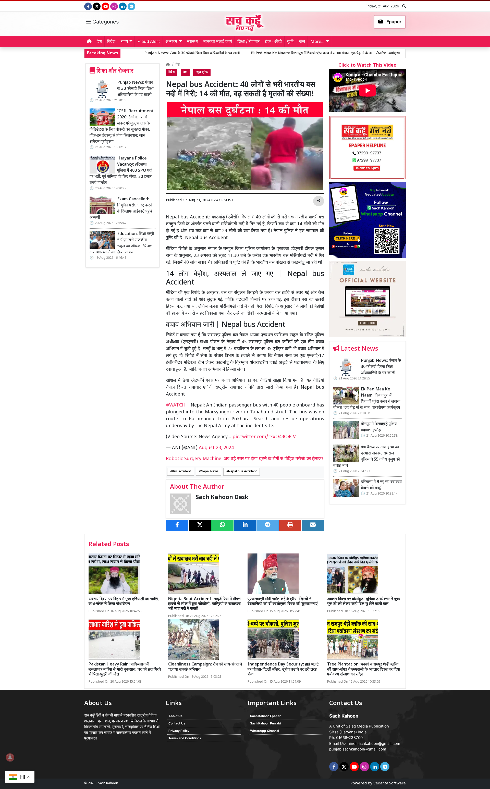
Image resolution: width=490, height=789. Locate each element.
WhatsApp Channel (264, 731)
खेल (302, 42)
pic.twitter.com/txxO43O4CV (264, 437)
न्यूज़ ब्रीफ (202, 72)
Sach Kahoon (108, 783)
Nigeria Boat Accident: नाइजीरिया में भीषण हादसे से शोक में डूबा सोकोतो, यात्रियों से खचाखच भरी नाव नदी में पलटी (204, 604)
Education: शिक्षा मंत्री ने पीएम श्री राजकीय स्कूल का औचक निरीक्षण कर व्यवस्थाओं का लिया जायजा (122, 243)
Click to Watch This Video (367, 65)
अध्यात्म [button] (171, 42)
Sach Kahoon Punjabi (265, 723)
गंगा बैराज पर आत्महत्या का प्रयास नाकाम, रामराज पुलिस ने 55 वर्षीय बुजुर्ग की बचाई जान (366, 457)
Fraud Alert (148, 42)
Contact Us (176, 723)
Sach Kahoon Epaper (265, 716)
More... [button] (317, 42)
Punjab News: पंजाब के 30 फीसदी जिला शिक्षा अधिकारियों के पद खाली (142, 53)
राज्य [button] (124, 42)
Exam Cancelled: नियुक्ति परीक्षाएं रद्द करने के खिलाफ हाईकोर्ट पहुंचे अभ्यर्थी (121, 208)
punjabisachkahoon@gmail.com (357, 749)
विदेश (111, 42)
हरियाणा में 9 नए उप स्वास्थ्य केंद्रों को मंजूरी (381, 485)
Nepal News (209, 472)
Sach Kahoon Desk (222, 497)
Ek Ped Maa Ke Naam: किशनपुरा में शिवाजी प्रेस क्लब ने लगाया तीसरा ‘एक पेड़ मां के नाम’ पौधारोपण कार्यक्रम (276, 53)
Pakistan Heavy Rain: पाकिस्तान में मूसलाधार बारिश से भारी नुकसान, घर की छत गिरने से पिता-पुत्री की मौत (125, 669)
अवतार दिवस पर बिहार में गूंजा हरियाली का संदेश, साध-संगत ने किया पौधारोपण (124, 602)
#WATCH (176, 405)
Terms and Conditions (184, 738)
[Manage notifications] (10, 757)
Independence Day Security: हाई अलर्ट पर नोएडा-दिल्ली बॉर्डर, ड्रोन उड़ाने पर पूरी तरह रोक (283, 669)
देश (99, 42)
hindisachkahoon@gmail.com (374, 743)
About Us (175, 716)
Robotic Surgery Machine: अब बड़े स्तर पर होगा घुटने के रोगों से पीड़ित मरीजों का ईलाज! (244, 459)
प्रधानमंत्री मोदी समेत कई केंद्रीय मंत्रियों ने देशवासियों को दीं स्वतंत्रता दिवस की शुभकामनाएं (282, 602)
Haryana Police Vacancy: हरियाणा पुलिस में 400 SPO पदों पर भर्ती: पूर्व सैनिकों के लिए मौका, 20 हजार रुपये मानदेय (121, 171)
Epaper (393, 21)
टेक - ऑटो (273, 42)
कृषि (290, 42)
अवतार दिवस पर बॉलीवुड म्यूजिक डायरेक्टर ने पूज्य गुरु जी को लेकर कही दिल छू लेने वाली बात (363, 602)
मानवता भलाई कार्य (217, 42)
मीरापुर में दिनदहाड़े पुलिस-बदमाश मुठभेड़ (387, 53)
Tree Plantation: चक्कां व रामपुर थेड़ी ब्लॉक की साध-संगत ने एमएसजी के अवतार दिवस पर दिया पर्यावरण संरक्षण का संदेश (363, 669)
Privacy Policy (178, 731)
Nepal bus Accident (242, 472)
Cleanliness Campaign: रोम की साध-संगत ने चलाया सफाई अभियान (205, 667)
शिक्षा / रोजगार (248, 42)
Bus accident (181, 472)
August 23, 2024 (216, 448)
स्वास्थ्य (192, 42)
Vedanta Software (389, 783)
